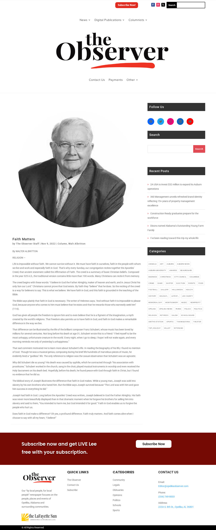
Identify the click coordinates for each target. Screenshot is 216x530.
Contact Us (97, 80)
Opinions (117, 495)
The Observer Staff (27, 243)
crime (151, 283)
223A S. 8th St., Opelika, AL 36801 (176, 507)
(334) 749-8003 (166, 496)
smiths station (155, 322)
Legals (116, 485)
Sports (116, 510)
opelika (152, 309)
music (184, 302)
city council (180, 277)
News (83, 20)
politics (198, 309)
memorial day (155, 302)
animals (152, 264)
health (189, 290)
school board (188, 315)
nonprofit (196, 302)
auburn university (157, 270)
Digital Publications (108, 20)
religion (152, 315)
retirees (164, 315)
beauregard (186, 270)
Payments (116, 80)
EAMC (160, 283)
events (191, 283)
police (187, 309)
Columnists (136, 20)
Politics (116, 500)
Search (199, 149)
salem (175, 315)
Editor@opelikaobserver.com (173, 486)
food (200, 283)
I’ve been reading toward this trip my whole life (174, 238)
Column (62, 243)
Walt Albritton (77, 243)
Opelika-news (165, 309)
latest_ (175, 296)
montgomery (171, 302)
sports (170, 322)
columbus (194, 277)
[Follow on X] (163, 5)
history (152, 296)
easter (169, 283)
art (162, 264)
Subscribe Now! (127, 5)
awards (173, 270)
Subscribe (72, 490)
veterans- (179, 328)
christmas (165, 277)
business (152, 277)
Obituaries (118, 490)
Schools (117, 505)
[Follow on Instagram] (158, 5)
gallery (165, 290)
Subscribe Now (153, 444)
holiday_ (163, 296)
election (180, 283)
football (152, 290)
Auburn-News (183, 264)
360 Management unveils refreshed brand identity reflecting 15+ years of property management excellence (174, 201)
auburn (170, 264)
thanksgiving (183, 322)
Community (119, 480)
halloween (177, 290)
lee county (187, 296)
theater (197, 322)
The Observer (74, 480)
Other (131, 80)
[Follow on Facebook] (153, 5)
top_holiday (154, 328)
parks (178, 309)
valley (167, 328)
